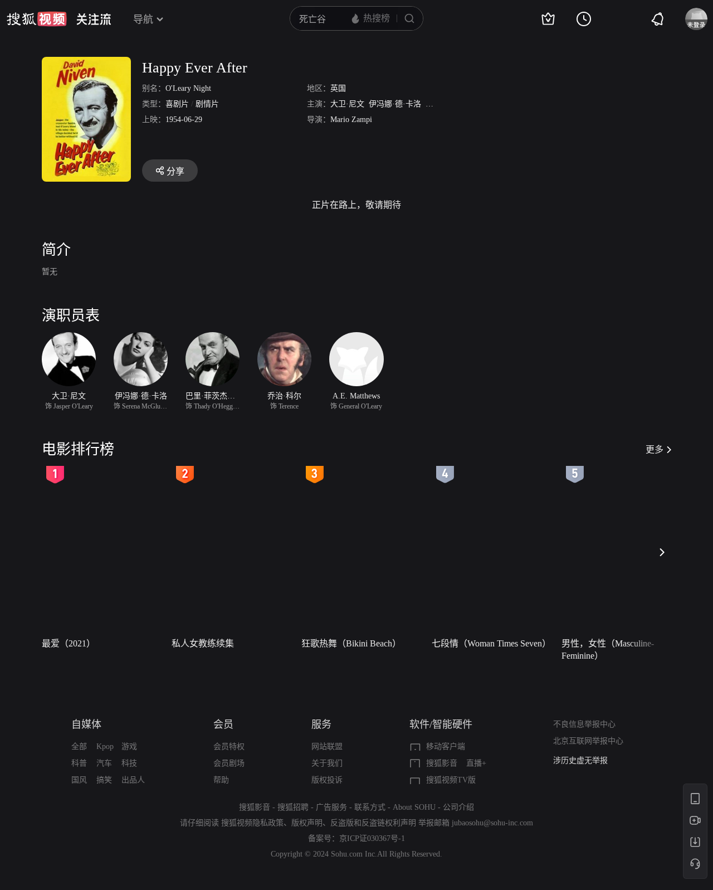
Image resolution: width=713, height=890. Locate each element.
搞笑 (104, 780)
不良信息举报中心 (584, 724)
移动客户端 (445, 746)
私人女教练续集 (203, 643)
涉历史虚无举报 (580, 760)
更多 (654, 449)
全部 (79, 746)
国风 (79, 780)
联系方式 (369, 807)
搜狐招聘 (293, 807)
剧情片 (207, 104)
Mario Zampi (351, 119)
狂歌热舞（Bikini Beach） (351, 643)
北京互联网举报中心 (588, 741)
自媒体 (86, 724)
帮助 (221, 780)
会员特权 (229, 746)
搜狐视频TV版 (451, 780)
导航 (143, 19)
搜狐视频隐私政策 (252, 823)
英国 (338, 88)
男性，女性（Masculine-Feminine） (607, 649)
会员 (223, 724)
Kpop (105, 746)
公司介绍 (458, 807)
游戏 (129, 746)
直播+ (476, 763)
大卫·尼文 (347, 104)
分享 (175, 171)
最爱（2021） (68, 643)
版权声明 (307, 823)
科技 (129, 763)
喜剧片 (177, 104)
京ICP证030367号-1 (372, 838)
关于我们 (327, 763)
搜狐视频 (37, 19)
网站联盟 (327, 746)
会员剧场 (229, 763)
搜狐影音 (441, 763)
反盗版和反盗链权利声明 (373, 823)
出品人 (133, 780)
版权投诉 (327, 780)
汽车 (104, 763)
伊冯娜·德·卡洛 (395, 104)
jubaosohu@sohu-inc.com (492, 823)
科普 (79, 763)
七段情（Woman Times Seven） (491, 643)
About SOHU (414, 807)
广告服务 (331, 807)
